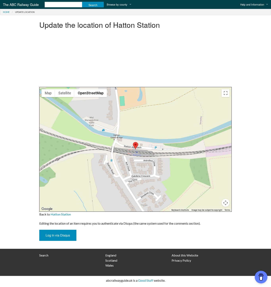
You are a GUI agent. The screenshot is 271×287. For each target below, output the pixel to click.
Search (43, 255)
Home (6, 12)
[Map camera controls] (226, 203)
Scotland (111, 260)
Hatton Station (61, 214)
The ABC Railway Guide (21, 4)
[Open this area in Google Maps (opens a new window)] (47, 209)
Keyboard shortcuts (180, 210)
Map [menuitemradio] (48, 93)
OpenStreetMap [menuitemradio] (91, 93)
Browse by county (117, 4)
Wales (109, 265)
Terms (227, 210)
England (110, 255)
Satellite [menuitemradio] (64, 93)
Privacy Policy (181, 260)
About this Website (185, 255)
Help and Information (252, 4)
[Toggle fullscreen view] (226, 93)
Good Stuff (145, 280)
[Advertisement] (135, 59)
